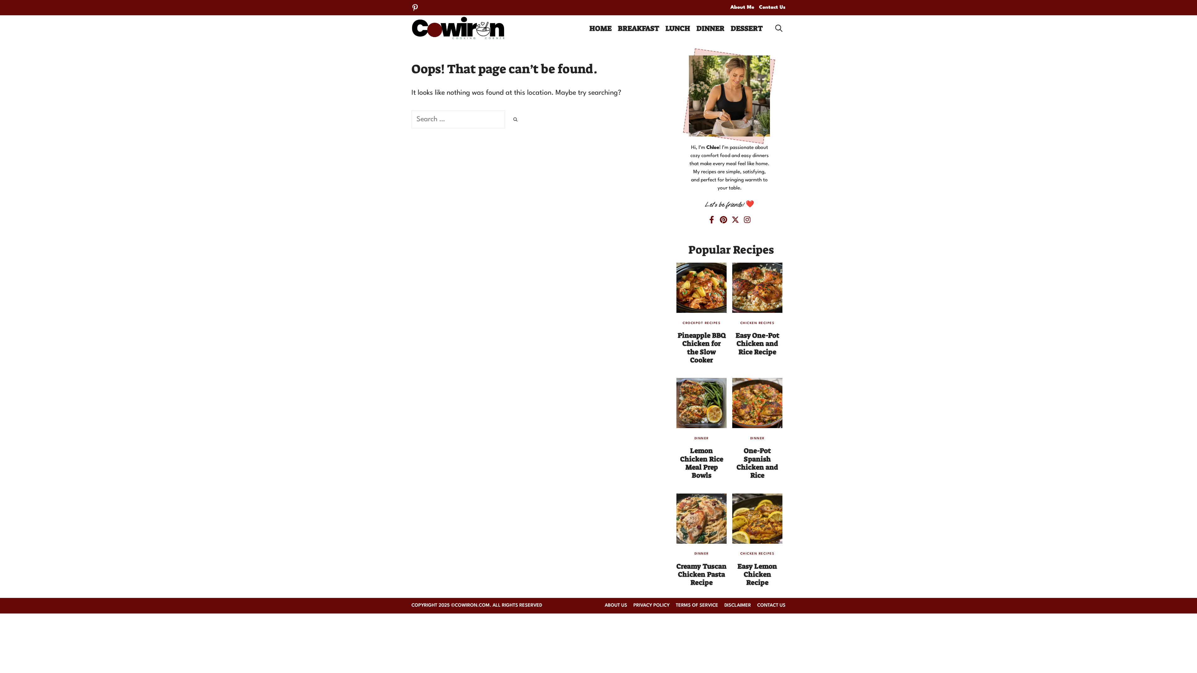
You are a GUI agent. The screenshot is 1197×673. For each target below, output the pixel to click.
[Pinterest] (415, 7)
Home (600, 28)
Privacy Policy (651, 605)
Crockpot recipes (701, 323)
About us (616, 605)
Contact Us (772, 7)
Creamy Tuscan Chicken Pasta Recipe (701, 574)
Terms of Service (697, 605)
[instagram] (747, 220)
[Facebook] (712, 220)
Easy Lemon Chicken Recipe (757, 574)
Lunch (678, 28)
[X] (735, 220)
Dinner (710, 28)
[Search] (515, 120)
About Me (742, 7)
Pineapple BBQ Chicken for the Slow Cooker (702, 348)
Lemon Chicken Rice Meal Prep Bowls (701, 463)
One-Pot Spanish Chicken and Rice (757, 463)
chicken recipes (757, 323)
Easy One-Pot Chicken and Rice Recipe (757, 343)
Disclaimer (737, 605)
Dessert (747, 28)
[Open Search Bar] (779, 28)
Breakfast (638, 28)
